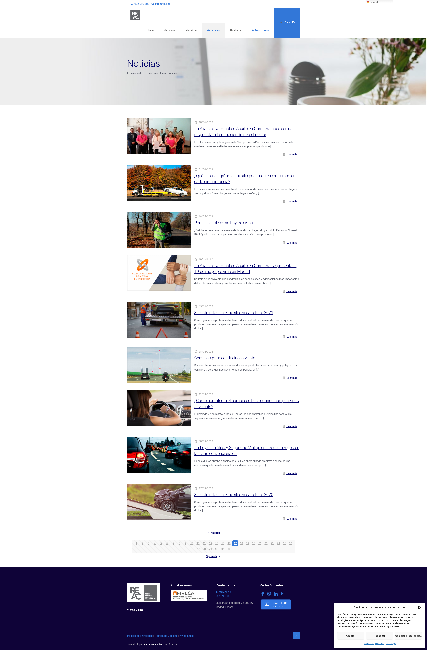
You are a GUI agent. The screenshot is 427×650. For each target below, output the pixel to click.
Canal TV (290, 22)
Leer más (291, 154)
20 (253, 543)
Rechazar (379, 635)
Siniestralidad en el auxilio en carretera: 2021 (233, 312)
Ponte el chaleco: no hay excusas (223, 222)
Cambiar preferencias (408, 635)
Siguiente (211, 556)
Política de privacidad (374, 643)
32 (229, 549)
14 (216, 543)
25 (284, 543)
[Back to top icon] (296, 635)
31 (222, 549)
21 (259, 543)
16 (229, 543)
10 (191, 543)
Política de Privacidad (140, 635)
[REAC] (135, 15)
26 (290, 543)
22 (266, 543)
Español (373, 2)
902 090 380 (141, 3)
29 (210, 549)
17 (235, 543)
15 (222, 543)
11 (198, 543)
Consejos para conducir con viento (224, 358)
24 (278, 543)
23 (272, 543)
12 (204, 543)
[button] (420, 607)
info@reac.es (162, 3)
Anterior (215, 532)
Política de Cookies (166, 635)
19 (247, 543)
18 (241, 543)
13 (210, 543)
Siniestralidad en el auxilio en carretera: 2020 (233, 494)
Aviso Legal (391, 643)
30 (216, 549)
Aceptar (350, 635)
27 (198, 549)
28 (204, 549)
